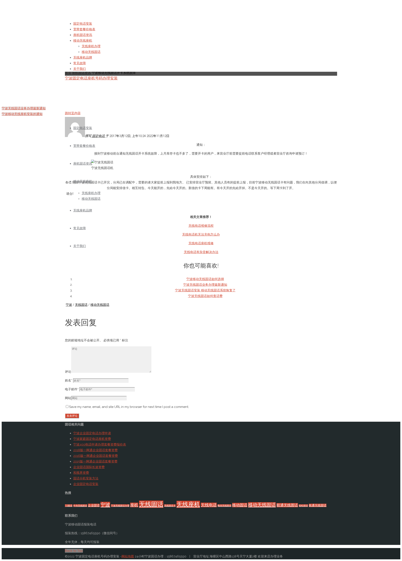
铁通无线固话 (317, 505)
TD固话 (68, 505)
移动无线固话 (99, 305)
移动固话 (239, 505)
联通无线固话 (287, 505)
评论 (68, 372)
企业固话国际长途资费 (89, 467)
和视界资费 (81, 473)
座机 (134, 505)
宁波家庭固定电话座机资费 (92, 439)
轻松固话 (303, 505)
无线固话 (81, 305)
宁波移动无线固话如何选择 (205, 279)
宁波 (69, 305)
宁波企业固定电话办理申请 (92, 433)
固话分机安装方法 (85, 478)
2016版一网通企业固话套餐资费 (95, 456)
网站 (68, 398)
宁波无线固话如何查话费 (205, 296)
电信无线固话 (224, 505)
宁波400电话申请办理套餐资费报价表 (99, 444)
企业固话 (94, 505)
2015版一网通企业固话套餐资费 (95, 461)
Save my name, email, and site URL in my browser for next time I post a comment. (129, 407)
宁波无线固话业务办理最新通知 (205, 285)
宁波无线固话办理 (120, 505)
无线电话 (209, 505)
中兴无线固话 (80, 505)
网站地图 (127, 556)
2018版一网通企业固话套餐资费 (95, 450)
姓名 (68, 380)
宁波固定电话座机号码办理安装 (91, 78)
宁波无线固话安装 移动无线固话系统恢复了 (205, 290)
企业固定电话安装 (85, 484)
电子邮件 (72, 389)
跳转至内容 (73, 113)
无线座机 (188, 504)
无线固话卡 (170, 505)
